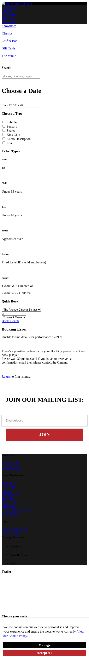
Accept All (44, 653)
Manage (44, 645)
